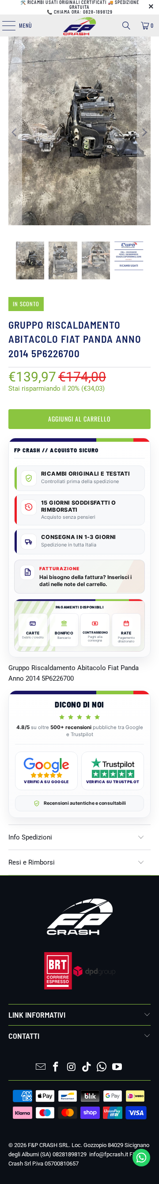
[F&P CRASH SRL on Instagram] (71, 1067)
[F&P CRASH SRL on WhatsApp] (102, 1067)
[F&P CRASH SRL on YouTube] (117, 1067)
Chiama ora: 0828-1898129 (83, 12)
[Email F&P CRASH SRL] (40, 1067)
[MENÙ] (4, 26)
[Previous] (15, 132)
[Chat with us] (141, 1164)
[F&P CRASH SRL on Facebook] (56, 1067)
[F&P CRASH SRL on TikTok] (87, 1067)
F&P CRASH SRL (48, 1145)
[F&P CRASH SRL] (79, 26)
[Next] (144, 132)
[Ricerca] (126, 25)
